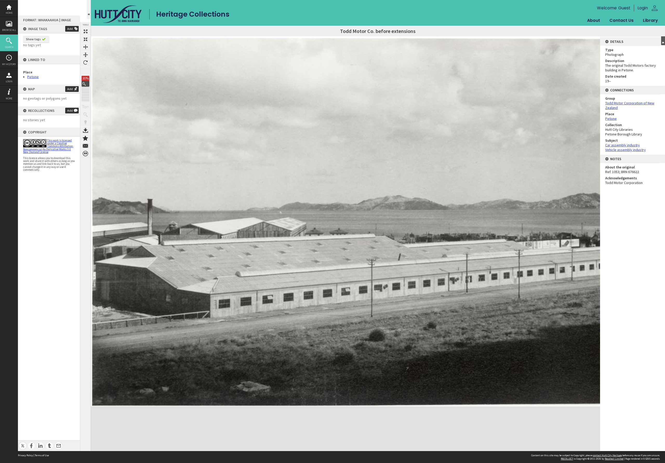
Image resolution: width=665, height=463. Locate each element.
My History (9, 64)
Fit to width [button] (85, 47)
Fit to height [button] (85, 55)
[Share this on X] (23, 443)
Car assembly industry (622, 145)
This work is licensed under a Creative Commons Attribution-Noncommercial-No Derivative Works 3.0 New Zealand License (48, 146)
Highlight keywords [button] (85, 122)
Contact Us (621, 20)
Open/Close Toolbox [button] (89, 9)
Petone (33, 76)
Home (9, 13)
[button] (85, 84)
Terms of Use (42, 455)
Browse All (9, 30)
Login (9, 81)
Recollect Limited (614, 458)
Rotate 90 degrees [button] (85, 62)
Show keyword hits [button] (85, 115)
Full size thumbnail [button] (85, 31)
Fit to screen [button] (85, 39)
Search (9, 47)
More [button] (9, 98)
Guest (624, 8)
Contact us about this (85, 146)
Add (70, 29)
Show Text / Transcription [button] (85, 107)
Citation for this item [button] (85, 154)
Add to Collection (85, 138)
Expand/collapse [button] (663, 40)
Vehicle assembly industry (625, 149)
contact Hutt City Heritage (607, 455)
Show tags (33, 39)
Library (650, 20)
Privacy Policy (25, 455)
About (593, 20)
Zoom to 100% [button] (85, 70)
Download (85, 130)
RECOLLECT (567, 458)
